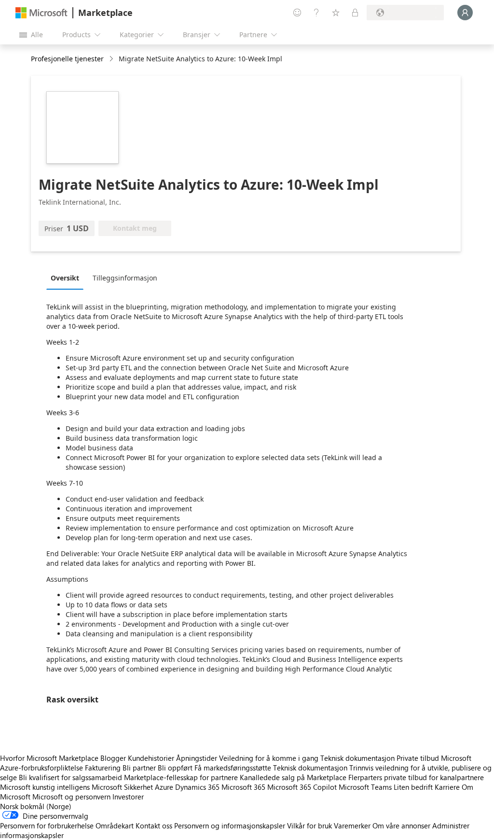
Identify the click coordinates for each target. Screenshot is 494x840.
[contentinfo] (112, 59)
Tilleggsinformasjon (125, 277)
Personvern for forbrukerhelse (47, 825)
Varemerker (352, 825)
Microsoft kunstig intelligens (45, 787)
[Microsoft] (41, 12)
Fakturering (103, 767)
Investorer (128, 796)
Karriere (447, 787)
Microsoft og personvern (71, 796)
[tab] (67, 277)
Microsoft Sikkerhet (122, 787)
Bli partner (139, 767)
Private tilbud (418, 758)
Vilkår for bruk (309, 825)
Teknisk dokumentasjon (357, 758)
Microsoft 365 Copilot (302, 787)
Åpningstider (196, 758)
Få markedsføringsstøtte (232, 767)
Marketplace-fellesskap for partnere (181, 777)
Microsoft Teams (365, 787)
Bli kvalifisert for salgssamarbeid (70, 777)
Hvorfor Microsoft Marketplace (49, 758)
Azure (164, 787)
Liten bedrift (413, 787)
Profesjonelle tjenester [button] (67, 58)
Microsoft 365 (243, 787)
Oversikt (65, 277)
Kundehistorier (151, 758)
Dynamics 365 (197, 787)
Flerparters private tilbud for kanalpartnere (416, 777)
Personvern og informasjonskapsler (229, 825)
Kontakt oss (154, 825)
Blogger (113, 758)
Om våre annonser (401, 825)
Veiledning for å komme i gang (268, 758)
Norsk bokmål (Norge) (35, 806)
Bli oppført (175, 767)
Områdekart (115, 825)
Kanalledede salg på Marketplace (293, 777)
